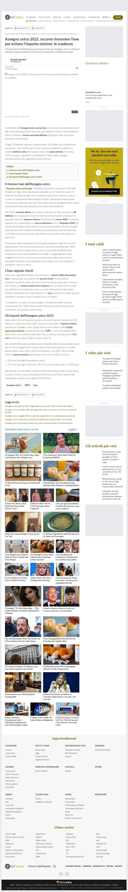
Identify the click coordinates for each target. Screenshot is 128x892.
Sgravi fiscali (40, 834)
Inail (97, 840)
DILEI (80, 885)
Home (7, 34)
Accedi (118, 17)
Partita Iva (69, 815)
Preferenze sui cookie (45, 888)
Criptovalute (69, 802)
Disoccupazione (12, 784)
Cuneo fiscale (101, 837)
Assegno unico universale (19, 188)
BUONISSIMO (105, 885)
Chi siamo (9, 888)
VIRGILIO (19, 885)
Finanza (8, 750)
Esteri (98, 767)
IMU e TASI (70, 847)
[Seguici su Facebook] (61, 874)
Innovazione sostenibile (14, 808)
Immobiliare (94, 17)
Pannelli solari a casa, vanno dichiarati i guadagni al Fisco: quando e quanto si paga (111, 457)
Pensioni (57, 17)
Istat (67, 850)
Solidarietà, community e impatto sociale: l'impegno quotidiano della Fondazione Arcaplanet (112, 376)
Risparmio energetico (14, 812)
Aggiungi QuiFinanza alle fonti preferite (110, 21)
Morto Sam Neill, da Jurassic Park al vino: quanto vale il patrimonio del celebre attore (112, 270)
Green (9, 795)
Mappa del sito (99, 866)
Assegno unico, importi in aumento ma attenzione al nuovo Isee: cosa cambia (38, 420)
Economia (31, 17)
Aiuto (55, 888)
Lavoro (67, 17)
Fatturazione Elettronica (74, 808)
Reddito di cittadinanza (14, 850)
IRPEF (38, 857)
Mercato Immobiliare (47, 767)
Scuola (8, 847)
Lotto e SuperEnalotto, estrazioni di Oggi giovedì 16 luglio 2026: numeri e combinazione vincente (112, 297)
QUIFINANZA (96, 885)
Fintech (38, 799)
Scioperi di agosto (59, 21)
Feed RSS (109, 866)
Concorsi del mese (87, 21)
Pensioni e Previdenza (73, 818)
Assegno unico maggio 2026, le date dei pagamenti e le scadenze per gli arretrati (40, 416)
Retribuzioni (10, 781)
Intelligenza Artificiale (43, 802)
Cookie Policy (32, 888)
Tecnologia (41, 795)
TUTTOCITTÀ (73, 885)
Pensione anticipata (102, 750)
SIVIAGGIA (87, 885)
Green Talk (10, 805)
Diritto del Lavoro (12, 778)
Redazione (100, 795)
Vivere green (10, 818)
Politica (69, 767)
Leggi (37, 753)
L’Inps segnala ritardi (18, 174)
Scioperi (68, 756)
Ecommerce (10, 857)
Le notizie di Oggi (102, 853)
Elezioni (68, 771)
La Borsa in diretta (44, 21)
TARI (98, 847)
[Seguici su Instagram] (67, 874)
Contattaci (87, 866)
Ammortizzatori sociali (44, 847)
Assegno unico (14, 122)
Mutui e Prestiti (41, 771)
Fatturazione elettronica (75, 857)
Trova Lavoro (10, 771)
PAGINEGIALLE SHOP (41, 885)
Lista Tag (99, 857)
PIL (67, 853)
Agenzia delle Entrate (14, 853)
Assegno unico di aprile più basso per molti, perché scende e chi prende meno (39, 423)
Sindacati (69, 834)
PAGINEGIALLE (28, 885)
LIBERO (12, 885)
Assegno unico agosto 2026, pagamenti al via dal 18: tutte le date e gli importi (39, 406)
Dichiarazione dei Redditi (74, 805)
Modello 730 (101, 844)
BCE (67, 840)
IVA (37, 850)
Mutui (67, 812)
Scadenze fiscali (73, 21)
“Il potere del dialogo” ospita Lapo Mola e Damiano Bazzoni (111, 361)
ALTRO (105, 17)
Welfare (39, 837)
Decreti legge (11, 834)
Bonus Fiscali (25, 34)
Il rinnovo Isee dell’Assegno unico (24, 170)
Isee (24, 122)
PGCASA (53, 885)
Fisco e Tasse (44, 17)
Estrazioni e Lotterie (72, 750)
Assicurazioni (70, 799)
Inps (29, 122)
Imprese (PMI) (11, 756)
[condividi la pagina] (76, 68)
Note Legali (17, 888)
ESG (7, 802)
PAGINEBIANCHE (62, 885)
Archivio (118, 866)
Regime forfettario (42, 760)
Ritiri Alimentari (71, 753)
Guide (68, 795)
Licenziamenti (41, 853)
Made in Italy (41, 840)
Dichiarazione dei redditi (15, 837)
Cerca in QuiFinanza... (40, 866)
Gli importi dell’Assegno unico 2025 (25, 177)
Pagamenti (10, 844)
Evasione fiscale (41, 756)
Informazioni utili (75, 746)
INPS (27, 385)
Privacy (24, 888)
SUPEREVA (114, 885)
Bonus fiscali (40, 750)
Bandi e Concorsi (12, 774)
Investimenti (10, 753)
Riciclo (8, 815)
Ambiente (9, 799)
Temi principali (101, 850)
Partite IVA (10, 787)
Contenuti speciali (73, 866)
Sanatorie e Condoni (43, 844)
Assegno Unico (13, 385)
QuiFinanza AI (79, 17)
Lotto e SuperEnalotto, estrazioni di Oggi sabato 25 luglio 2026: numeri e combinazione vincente (112, 255)
